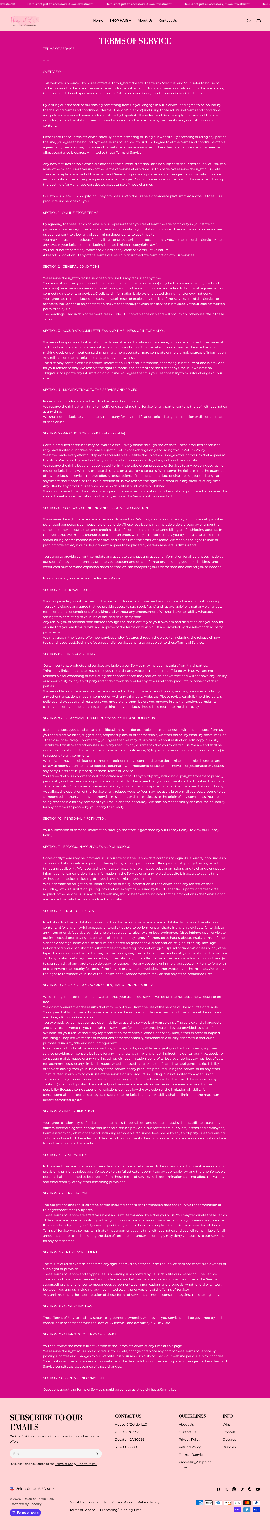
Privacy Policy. (86, 1464)
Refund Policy (190, 1447)
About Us (186, 1424)
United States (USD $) (32, 1489)
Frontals (229, 1432)
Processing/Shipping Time (121, 1510)
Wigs (227, 1424)
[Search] (249, 21)
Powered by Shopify (26, 1504)
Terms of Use (64, 1464)
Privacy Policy (189, 1439)
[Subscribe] (97, 1454)
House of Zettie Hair (37, 1499)
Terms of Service (192, 1455)
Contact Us (187, 1432)
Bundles (229, 1447)
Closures (229, 1439)
